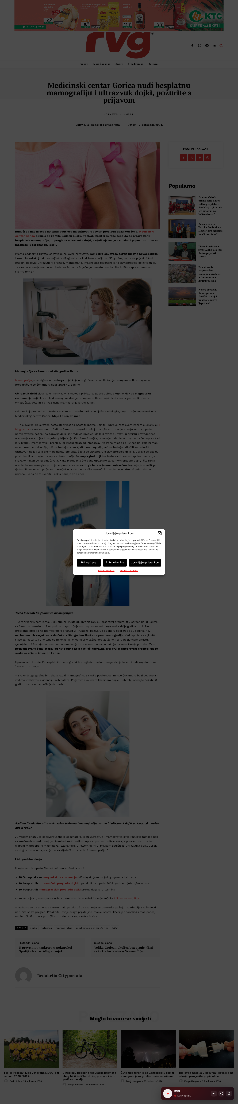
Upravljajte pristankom (145, 562)
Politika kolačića (106, 570)
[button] (159, 533)
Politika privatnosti (129, 570)
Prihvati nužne (115, 562)
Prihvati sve (88, 562)
